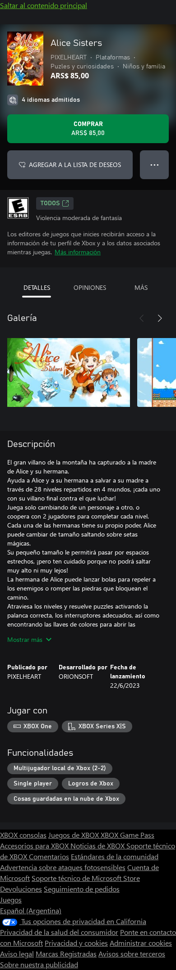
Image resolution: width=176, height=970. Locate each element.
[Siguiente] (160, 318)
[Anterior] (142, 318)
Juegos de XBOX (74, 834)
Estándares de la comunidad (114, 856)
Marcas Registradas (66, 953)
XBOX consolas (23, 834)
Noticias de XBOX (98, 845)
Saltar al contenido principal (43, 5)
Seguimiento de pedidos (82, 888)
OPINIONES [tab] (90, 287)
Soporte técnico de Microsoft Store (86, 878)
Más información (78, 252)
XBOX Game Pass (127, 834)
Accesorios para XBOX (35, 845)
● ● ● (154, 164)
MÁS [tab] (141, 287)
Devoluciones (21, 888)
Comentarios (49, 856)
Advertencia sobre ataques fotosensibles (62, 867)
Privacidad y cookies (76, 942)
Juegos (11, 899)
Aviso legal (17, 953)
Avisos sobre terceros (131, 953)
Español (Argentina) (30, 910)
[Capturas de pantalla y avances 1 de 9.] (68, 372)
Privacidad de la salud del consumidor (59, 932)
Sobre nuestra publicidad (39, 964)
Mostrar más (24, 639)
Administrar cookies (141, 942)
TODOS (50, 203)
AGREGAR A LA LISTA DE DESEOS (75, 164)
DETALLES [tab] (36, 287)
